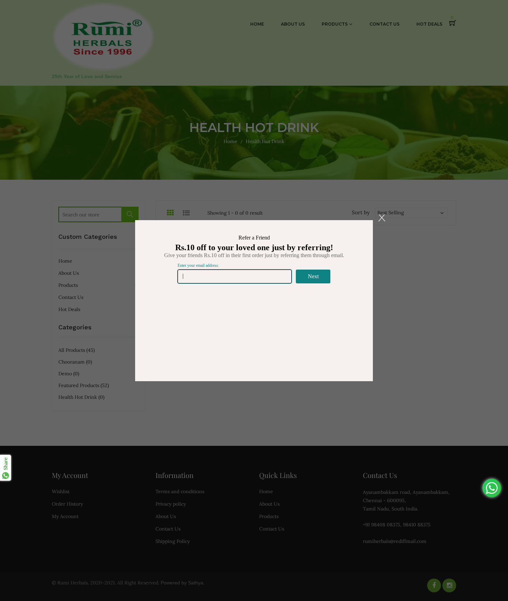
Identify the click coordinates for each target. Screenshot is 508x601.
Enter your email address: (198, 265)
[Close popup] (382, 218)
